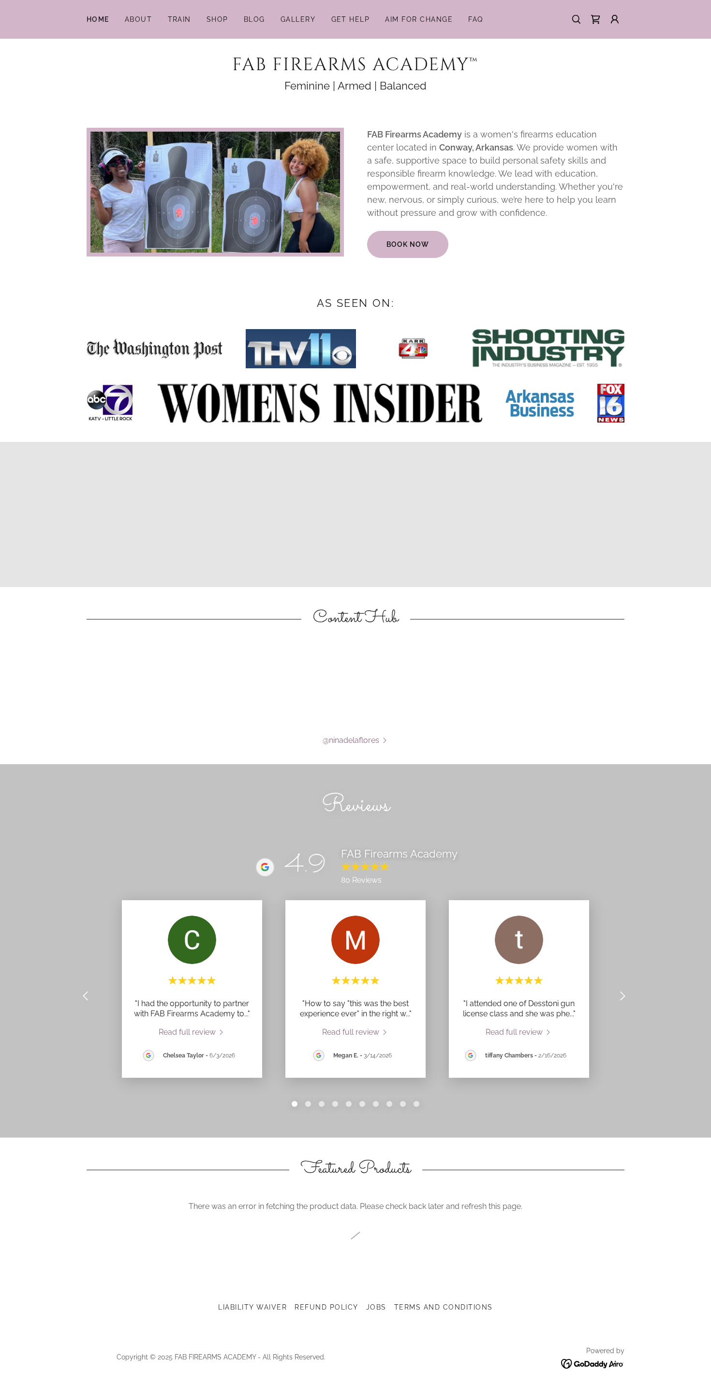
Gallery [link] (298, 19)
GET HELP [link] (350, 19)
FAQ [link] (475, 19)
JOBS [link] (376, 1307)
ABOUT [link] (138, 19)
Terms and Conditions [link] (443, 1307)
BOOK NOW (407, 244)
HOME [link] (98, 19)
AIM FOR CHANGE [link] (419, 19)
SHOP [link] (217, 19)
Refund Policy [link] (326, 1307)
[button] (595, 19)
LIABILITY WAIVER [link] (252, 1307)
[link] (355, 67)
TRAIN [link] (180, 19)
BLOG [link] (254, 19)
